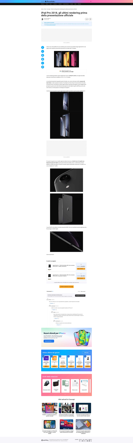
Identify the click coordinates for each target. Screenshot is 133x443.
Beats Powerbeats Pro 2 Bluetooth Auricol (88, 363)
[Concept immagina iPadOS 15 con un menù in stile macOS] (83, 408)
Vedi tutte (86, 352)
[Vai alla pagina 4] (65, 369)
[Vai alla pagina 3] (64, 369)
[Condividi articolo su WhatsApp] (42, 63)
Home (42, 9)
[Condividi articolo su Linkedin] (42, 55)
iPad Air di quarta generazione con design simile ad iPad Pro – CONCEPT (83, 432)
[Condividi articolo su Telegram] (42, 59)
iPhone (42, 4)
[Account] (91, 1)
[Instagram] (84, 440)
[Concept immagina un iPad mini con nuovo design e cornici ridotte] (49, 424)
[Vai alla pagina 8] (69, 369)
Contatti (80, 439)
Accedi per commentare (80, 295)
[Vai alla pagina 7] (68, 369)
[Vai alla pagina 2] (63, 369)
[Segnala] (54, 303)
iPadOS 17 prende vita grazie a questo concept (49, 415)
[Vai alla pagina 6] (67, 369)
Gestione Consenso (64, 440)
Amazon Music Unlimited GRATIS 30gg (46, 363)
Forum (71, 4)
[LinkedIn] (89, 440)
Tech (75, 4)
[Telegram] (87, 440)
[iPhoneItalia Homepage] (50, 1)
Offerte (79, 4)
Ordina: (79, 291)
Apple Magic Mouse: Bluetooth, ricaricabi (80, 363)
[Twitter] (81, 440)
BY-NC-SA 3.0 (58, 440)
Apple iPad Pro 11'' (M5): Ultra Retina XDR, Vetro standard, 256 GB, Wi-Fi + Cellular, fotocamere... (64, 266)
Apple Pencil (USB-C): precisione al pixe (71, 363)
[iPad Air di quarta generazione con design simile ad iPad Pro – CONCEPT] (83, 424)
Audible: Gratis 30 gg (54, 362)
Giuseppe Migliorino (47, 18)
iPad (47, 4)
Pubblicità (90, 439)
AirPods (55, 4)
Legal (83, 439)
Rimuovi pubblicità (67, 42)
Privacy (86, 439)
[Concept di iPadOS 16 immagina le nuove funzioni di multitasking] (66, 408)
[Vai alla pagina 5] (66, 369)
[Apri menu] (55, 1)
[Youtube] (82, 440)
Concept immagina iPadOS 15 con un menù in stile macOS (83, 415)
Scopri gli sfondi (48, 341)
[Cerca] (44, 1)
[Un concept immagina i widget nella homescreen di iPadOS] (66, 424)
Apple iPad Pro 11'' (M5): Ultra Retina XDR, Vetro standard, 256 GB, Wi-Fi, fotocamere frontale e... (64, 275)
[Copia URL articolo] (42, 67)
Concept (48, 9)
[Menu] (42, 1)
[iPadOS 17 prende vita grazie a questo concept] (49, 408)
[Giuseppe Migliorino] (42, 19)
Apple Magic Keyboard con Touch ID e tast (62, 363)
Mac (51, 4)
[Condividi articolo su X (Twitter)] (42, 51)
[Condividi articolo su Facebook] (42, 47)
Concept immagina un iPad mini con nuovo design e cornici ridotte (49, 432)
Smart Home (66, 4)
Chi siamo (76, 439)
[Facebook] (79, 440)
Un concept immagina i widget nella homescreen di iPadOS (66, 431)
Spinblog (55, 439)
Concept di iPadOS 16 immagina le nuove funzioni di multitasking (66, 415)
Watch (60, 4)
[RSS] (91, 440)
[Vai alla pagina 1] (62, 369)
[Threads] (86, 440)
